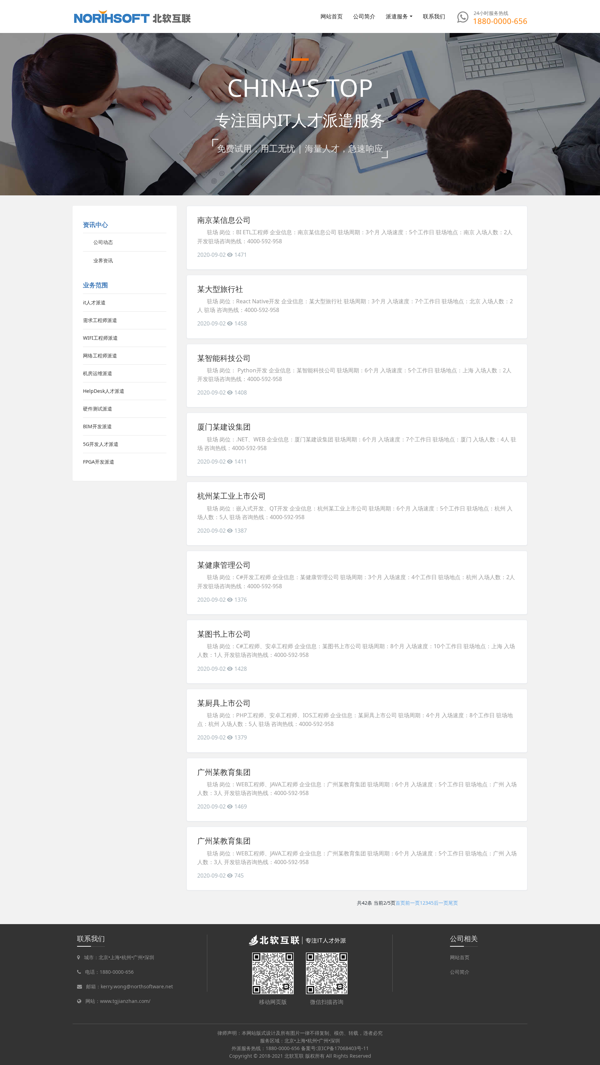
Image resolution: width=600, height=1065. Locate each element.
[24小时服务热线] (463, 17)
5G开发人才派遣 (100, 444)
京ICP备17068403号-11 (343, 1048)
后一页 (441, 902)
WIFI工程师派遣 (100, 338)
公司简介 (459, 972)
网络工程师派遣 (100, 355)
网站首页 (331, 16)
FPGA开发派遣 (98, 461)
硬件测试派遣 (97, 408)
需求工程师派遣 (100, 320)
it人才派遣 (94, 302)
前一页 (412, 902)
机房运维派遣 (97, 373)
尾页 (453, 902)
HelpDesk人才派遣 (103, 391)
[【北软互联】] (133, 16)
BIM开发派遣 (97, 426)
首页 (400, 902)
